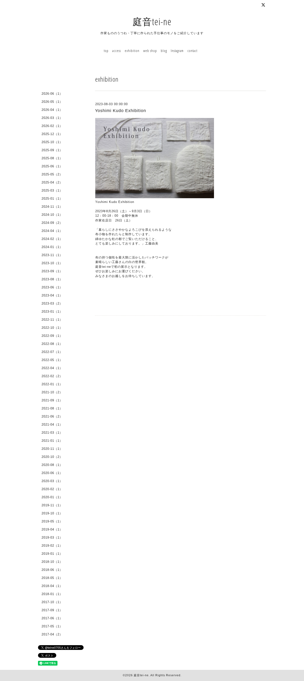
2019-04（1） (52, 529)
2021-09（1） (52, 400)
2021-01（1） (52, 440)
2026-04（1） (52, 110)
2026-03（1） (52, 118)
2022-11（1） (52, 319)
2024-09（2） (52, 223)
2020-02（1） (52, 489)
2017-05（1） (52, 626)
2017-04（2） (52, 634)
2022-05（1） (52, 360)
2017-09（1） (52, 610)
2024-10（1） (52, 214)
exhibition (132, 50)
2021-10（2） (52, 392)
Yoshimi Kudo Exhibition (120, 110)
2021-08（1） (52, 408)
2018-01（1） (52, 594)
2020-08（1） (52, 465)
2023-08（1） (52, 279)
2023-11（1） (52, 255)
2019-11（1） (52, 505)
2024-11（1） (52, 206)
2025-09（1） (52, 150)
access (116, 50)
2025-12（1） (52, 134)
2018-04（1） (52, 586)
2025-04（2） (52, 182)
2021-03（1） (52, 432)
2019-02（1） (52, 545)
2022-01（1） (52, 384)
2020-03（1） (52, 481)
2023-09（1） (52, 271)
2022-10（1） (52, 327)
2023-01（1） (52, 311)
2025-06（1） (52, 166)
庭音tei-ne (152, 21)
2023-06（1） (52, 287)
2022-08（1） (52, 344)
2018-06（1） (52, 570)
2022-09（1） (52, 336)
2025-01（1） (52, 198)
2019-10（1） (52, 513)
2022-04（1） (52, 368)
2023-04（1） (52, 295)
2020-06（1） (52, 473)
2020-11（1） (52, 449)
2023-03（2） (52, 303)
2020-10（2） (52, 457)
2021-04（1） (52, 424)
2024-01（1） (52, 247)
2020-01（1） (52, 497)
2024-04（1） (52, 231)
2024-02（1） (52, 239)
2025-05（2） (52, 174)
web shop (150, 50)
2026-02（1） (52, 126)
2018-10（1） (52, 562)
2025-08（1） (52, 158)
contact (192, 50)
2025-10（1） (52, 142)
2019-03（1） (52, 537)
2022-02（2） (52, 376)
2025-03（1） (52, 190)
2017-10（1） (52, 602)
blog (164, 50)
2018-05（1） (52, 578)
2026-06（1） (52, 93)
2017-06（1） (52, 618)
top (106, 50)
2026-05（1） (52, 101)
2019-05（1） (52, 521)
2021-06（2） (52, 416)
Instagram (177, 50)
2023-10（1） (52, 263)
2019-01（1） (52, 553)
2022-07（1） (52, 352)
